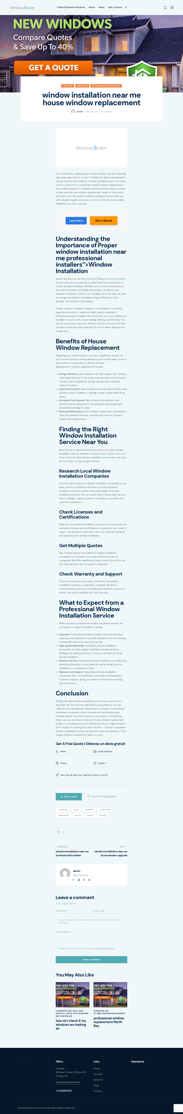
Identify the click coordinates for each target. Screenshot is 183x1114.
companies (63, 809)
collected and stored (104, 948)
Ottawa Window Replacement (106, 86)
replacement (63, 815)
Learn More (76, 220)
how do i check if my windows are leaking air (71, 1024)
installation (89, 809)
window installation (116, 278)
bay (107, 1011)
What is (83, 363)
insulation (82, 86)
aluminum (99, 1011)
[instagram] (89, 880)
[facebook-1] (73, 880)
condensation (64, 1011)
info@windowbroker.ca (68, 1082)
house (76, 809)
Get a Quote (103, 220)
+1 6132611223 (64, 1090)
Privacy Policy (110, 796)
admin (76, 871)
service (78, 815)
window (90, 815)
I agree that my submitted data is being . (87, 948)
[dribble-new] (84, 880)
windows (103, 815)
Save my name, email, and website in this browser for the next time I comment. (89, 921)
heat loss (67, 86)
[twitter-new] (78, 880)
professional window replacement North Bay (109, 1022)
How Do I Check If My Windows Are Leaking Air (72, 1014)
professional (105, 809)
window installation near (91, 251)
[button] (60, 832)
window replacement (67, 184)
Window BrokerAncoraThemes (33, 1108)
